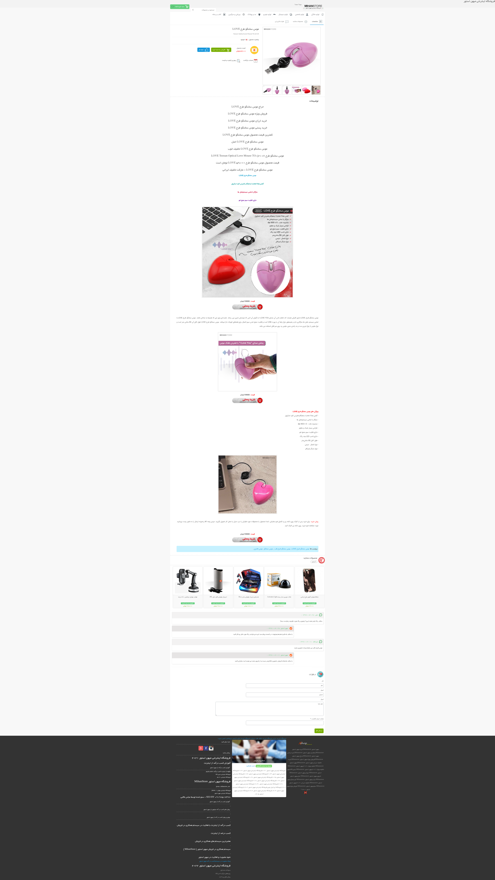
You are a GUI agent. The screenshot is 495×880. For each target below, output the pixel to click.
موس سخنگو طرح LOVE (300, 549)
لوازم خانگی (315, 14)
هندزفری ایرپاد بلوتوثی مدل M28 (249, 597)
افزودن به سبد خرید (218, 50)
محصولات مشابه (298, 21)
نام (323, 681)
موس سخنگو (268, 549)
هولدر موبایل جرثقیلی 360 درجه (187, 597)
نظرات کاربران (279, 21)
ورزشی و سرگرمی (234, 14)
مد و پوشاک (252, 14)
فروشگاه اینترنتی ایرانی (279, 738)
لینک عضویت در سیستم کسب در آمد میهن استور (214, 861)
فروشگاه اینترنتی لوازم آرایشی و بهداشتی (238, 738)
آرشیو (314, 562)
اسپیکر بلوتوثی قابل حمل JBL (218, 597)
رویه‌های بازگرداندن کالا (223, 873)
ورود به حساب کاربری (264, 766)
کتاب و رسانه (216, 14)
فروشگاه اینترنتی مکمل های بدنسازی (261, 738)
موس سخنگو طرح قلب (282, 549)
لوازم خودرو (267, 14)
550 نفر (201, 50)
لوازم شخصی (299, 14)
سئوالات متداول (225, 870)
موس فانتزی (258, 549)
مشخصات (315, 21)
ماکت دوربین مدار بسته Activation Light (279, 597)
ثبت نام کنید (250, 766)
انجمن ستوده (221, 738)
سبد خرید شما (179, 6)
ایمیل (322, 690)
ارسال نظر (319, 731)
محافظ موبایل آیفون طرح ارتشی (309, 597)
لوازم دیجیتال (283, 14)
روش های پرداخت (224, 877)
